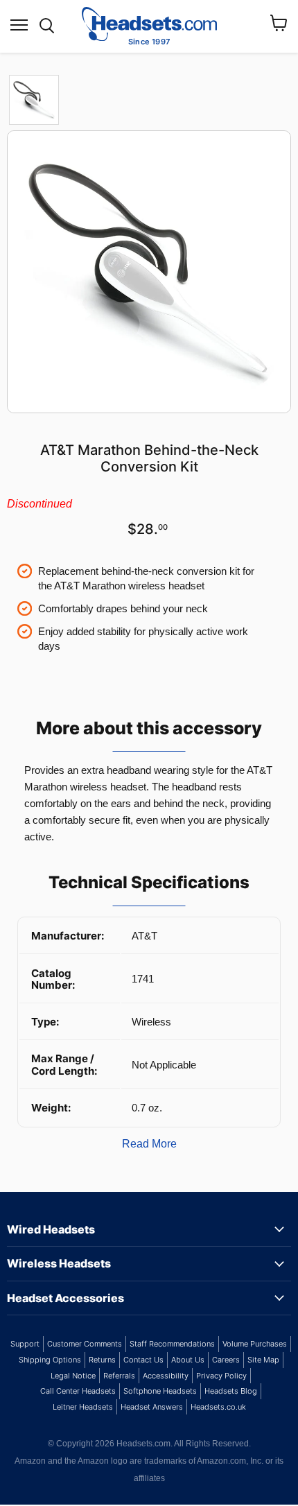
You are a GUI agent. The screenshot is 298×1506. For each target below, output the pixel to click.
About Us (187, 1360)
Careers (226, 1360)
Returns (102, 1360)
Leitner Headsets (83, 1407)
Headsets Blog (230, 1391)
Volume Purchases (254, 1344)
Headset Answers (152, 1407)
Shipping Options (50, 1360)
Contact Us (143, 1360)
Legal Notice (73, 1375)
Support (25, 1344)
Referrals (119, 1375)
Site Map (263, 1360)
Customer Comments (84, 1344)
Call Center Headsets (78, 1391)
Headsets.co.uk (218, 1407)
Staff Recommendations (172, 1344)
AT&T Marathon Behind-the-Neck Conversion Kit (149, 458)
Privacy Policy (221, 1375)
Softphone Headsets (160, 1391)
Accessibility (166, 1375)
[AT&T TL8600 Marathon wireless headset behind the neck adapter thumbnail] (34, 99)
